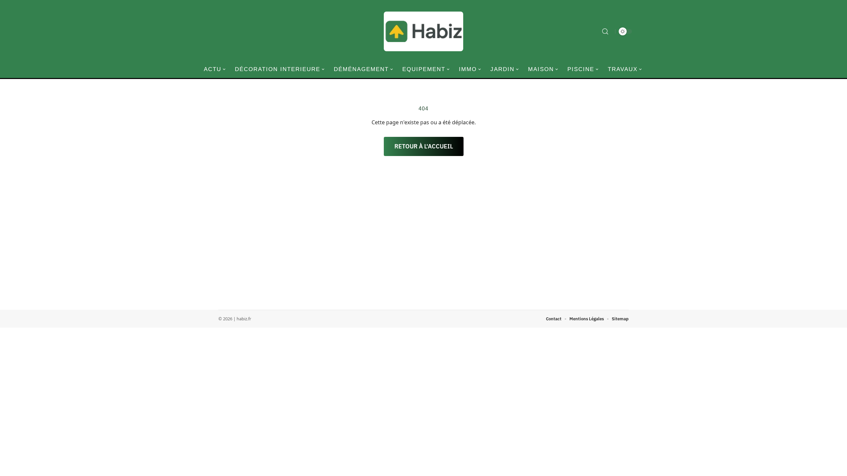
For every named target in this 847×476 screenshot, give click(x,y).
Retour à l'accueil (423, 146)
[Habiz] (423, 31)
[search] (605, 31)
